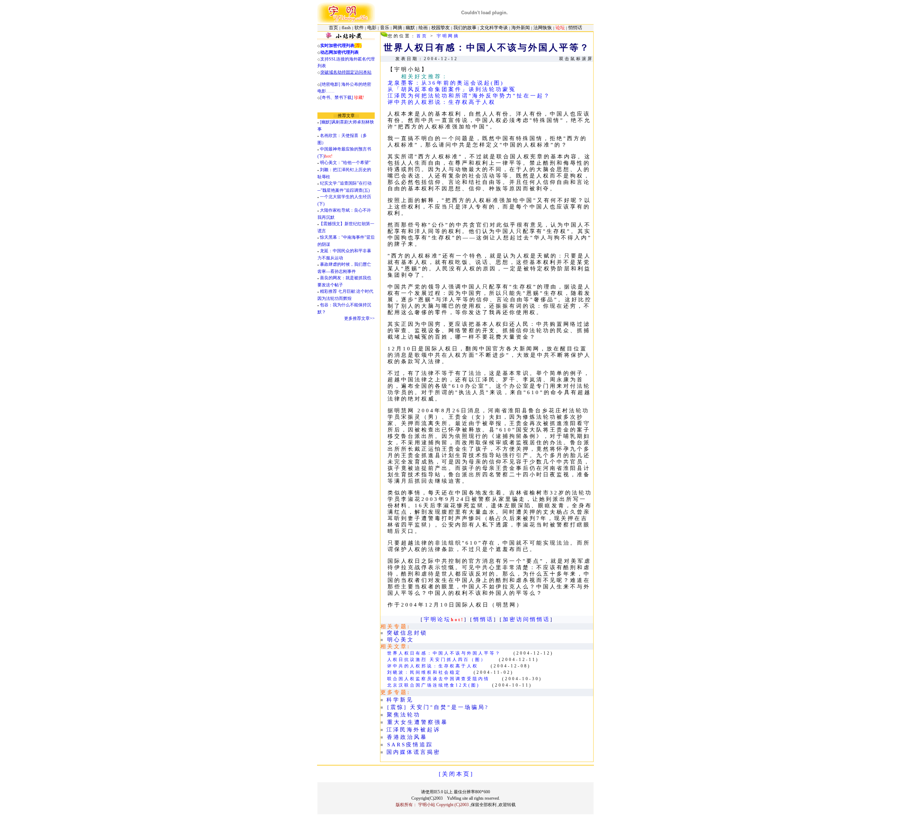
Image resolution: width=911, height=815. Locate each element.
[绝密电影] (330, 84)
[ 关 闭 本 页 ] (455, 774)
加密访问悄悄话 (526, 619)
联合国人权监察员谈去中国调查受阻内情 (438, 678)
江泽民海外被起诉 (413, 729)
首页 (422, 35)
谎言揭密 (427, 752)
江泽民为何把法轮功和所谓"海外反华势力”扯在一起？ (469, 96)
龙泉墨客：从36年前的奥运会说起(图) (446, 83)
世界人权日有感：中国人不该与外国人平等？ (444, 653)
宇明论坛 (437, 619)
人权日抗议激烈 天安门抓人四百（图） (436, 659)
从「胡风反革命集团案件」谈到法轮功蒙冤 (452, 89)
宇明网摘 (448, 35)
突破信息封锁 (407, 633)
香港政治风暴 (407, 737)
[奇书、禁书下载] (342, 97)
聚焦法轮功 (404, 715)
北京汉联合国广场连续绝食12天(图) (433, 685)
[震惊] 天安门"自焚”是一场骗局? (438, 707)
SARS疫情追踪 (410, 744)
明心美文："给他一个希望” (345, 162)
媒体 (407, 752)
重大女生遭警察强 (414, 722)
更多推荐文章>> (359, 318)
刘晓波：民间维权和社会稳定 (424, 672)
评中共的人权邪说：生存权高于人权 (442, 102)
